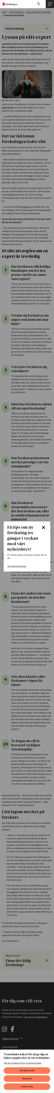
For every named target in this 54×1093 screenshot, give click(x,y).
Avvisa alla (27, 1086)
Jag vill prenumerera (16, 566)
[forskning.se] (8, 4)
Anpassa (27, 1078)
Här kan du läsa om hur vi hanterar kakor (23, 1063)
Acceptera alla (27, 1070)
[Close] (43, 527)
